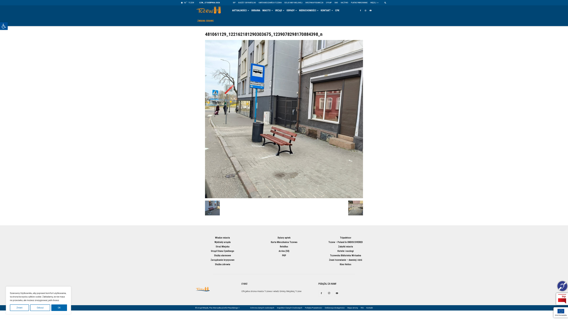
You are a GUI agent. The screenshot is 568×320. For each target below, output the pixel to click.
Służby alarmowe (222, 255)
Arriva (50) (284, 251)
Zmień (19, 308)
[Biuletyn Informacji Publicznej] (562, 299)
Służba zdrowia (222, 264)
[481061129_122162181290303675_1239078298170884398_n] (284, 197)
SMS (336, 2)
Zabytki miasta (345, 246)
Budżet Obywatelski (247, 2)
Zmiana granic (205, 20)
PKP (284, 255)
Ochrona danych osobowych (262, 308)
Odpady (291, 10)
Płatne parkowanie (359, 2)
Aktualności (239, 10)
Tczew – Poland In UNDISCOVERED (345, 242)
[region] (38, 300)
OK (59, 308)
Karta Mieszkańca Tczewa (270, 2)
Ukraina (255, 10)
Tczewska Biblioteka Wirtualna (345, 255)
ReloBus (284, 246)
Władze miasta (222, 237)
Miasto (266, 10)
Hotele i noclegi (345, 251)
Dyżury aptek (284, 237)
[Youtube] (370, 10)
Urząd (278, 10)
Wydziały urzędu (222, 242)
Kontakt (326, 10)
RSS (362, 308)
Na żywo (344, 2)
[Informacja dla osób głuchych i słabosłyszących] (562, 286)
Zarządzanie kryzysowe (222, 260)
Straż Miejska (222, 246)
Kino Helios (345, 264)
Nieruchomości (307, 10)
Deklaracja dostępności (335, 308)
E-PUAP (329, 2)
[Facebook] (360, 10)
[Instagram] (365, 10)
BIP (234, 2)
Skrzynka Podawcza (314, 2)
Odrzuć (40, 308)
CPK (337, 10)
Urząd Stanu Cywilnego (222, 251)
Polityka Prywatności (313, 308)
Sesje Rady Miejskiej (293, 2)
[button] (4, 26)
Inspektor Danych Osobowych (289, 308)
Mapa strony (352, 308)
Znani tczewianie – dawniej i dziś (345, 260)
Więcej (373, 2)
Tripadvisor (345, 237)
